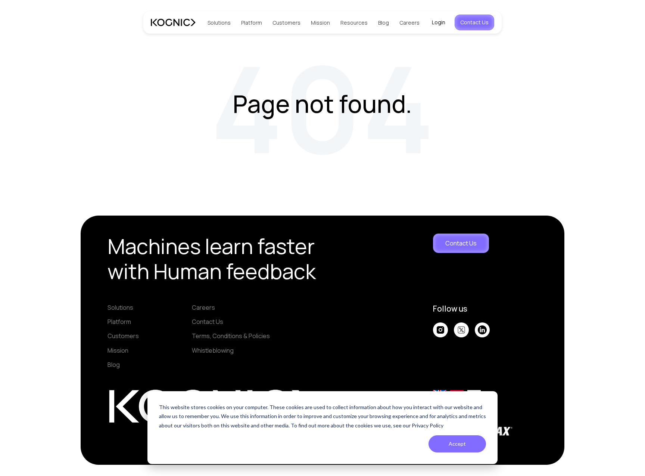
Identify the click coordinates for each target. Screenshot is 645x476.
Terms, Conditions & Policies (231, 336)
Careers (409, 22)
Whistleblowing (213, 350)
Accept (457, 444)
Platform (251, 22)
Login (438, 22)
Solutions (219, 22)
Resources (354, 22)
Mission (320, 22)
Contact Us (474, 22)
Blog (383, 22)
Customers (286, 22)
